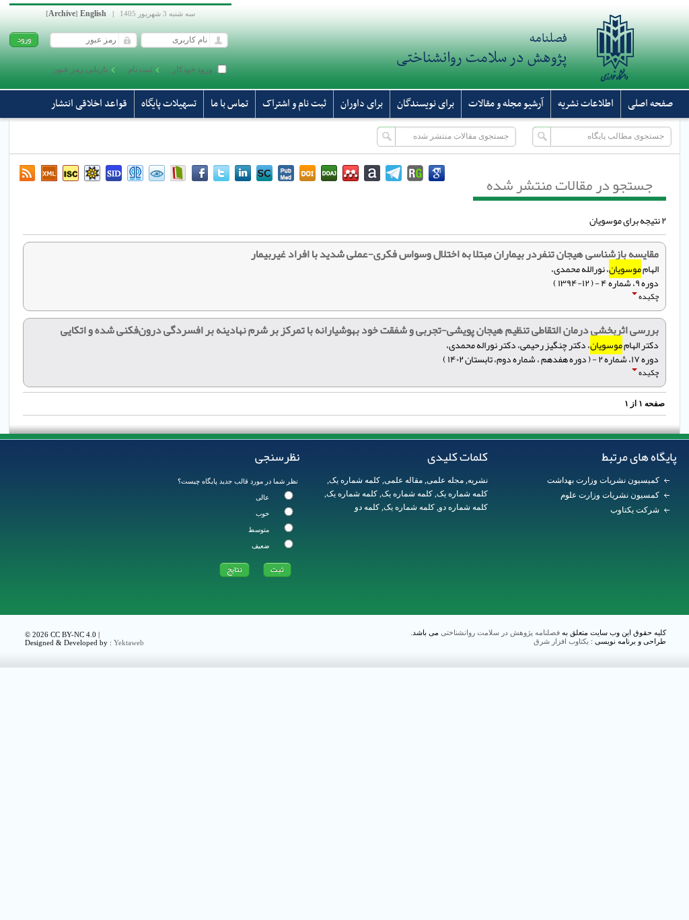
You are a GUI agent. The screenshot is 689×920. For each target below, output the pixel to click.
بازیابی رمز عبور (80, 69)
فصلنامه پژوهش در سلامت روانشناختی (500, 632)
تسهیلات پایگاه (168, 103)
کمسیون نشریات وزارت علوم (609, 495)
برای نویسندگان (425, 103)
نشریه (478, 480)
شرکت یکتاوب (634, 510)
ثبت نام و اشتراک (294, 103)
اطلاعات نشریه (586, 103)
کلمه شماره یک (354, 480)
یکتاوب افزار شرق (561, 641)
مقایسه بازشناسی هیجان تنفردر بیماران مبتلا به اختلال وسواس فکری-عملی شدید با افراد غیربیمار (455, 254)
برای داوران (361, 103)
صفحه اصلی (650, 103)
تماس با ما (229, 103)
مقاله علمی (403, 480)
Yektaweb (129, 642)
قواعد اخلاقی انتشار (89, 103)
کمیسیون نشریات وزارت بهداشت (603, 480)
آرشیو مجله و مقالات (506, 103)
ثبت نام (140, 69)
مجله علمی (445, 480)
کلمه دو (367, 507)
